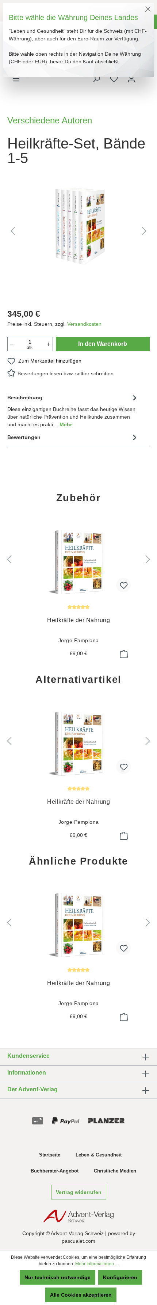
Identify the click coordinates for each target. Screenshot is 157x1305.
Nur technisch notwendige (57, 1277)
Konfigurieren (120, 1277)
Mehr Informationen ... (96, 1263)
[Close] (147, 9)
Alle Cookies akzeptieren (81, 1295)
